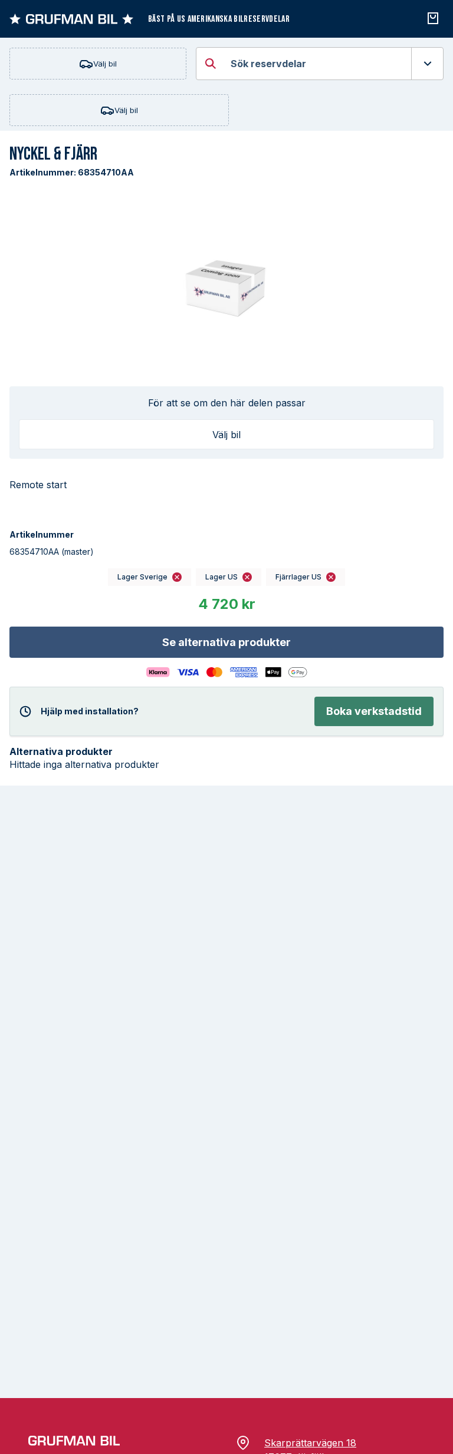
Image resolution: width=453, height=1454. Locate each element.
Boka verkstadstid (374, 711)
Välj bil (105, 63)
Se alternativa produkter (226, 642)
